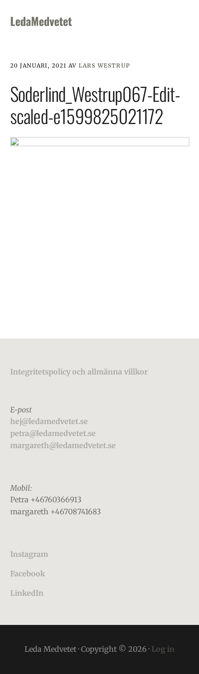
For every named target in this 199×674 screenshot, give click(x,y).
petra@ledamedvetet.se (53, 433)
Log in (162, 649)
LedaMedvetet (41, 20)
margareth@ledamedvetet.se (63, 445)
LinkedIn (27, 593)
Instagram (29, 554)
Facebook (27, 573)
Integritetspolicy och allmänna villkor (79, 371)
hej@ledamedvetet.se (49, 421)
